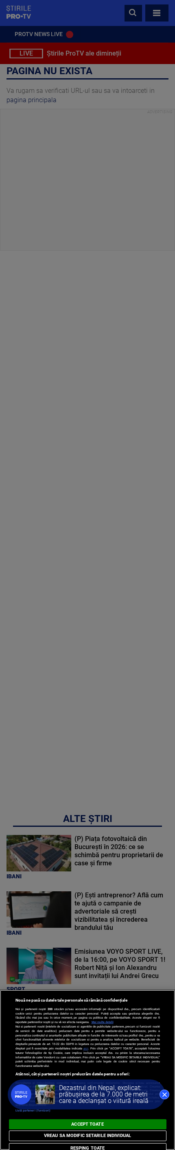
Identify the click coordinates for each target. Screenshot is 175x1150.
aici (85, 1048)
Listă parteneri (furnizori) (33, 1110)
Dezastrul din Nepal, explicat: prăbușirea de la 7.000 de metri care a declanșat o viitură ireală (104, 1094)
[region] (87, 1070)
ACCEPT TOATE (87, 1124)
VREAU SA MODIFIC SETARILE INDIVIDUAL (87, 1135)
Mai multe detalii (103, 1022)
